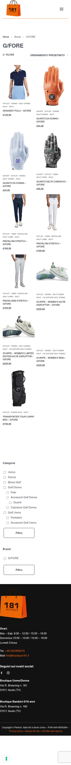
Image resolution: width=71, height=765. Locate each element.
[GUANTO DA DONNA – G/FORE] (52, 86)
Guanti (39, 111)
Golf (5, 106)
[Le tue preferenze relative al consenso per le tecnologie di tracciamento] (6, 758)
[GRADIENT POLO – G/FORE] (19, 82)
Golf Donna (24, 103)
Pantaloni (22, 234)
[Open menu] (62, 9)
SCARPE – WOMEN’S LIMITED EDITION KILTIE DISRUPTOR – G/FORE (18, 356)
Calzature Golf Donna (54, 297)
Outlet (6, 103)
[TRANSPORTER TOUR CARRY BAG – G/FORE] (19, 388)
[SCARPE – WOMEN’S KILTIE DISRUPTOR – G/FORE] (52, 272)
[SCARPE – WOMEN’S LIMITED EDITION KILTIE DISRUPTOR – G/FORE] (19, 327)
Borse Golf (16, 412)
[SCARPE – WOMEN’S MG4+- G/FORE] (52, 329)
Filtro (19, 533)
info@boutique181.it (17, 655)
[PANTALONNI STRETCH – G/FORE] (19, 271)
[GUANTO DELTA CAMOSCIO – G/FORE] (52, 149)
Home (6, 36)
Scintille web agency (52, 730)
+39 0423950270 (15, 651)
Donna (14, 103)
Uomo (55, 174)
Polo (11, 106)
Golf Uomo (41, 177)
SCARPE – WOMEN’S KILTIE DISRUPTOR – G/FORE (50, 303)
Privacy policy (16, 730)
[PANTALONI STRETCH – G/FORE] (19, 212)
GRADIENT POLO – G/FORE (17, 110)
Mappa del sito (32, 730)
